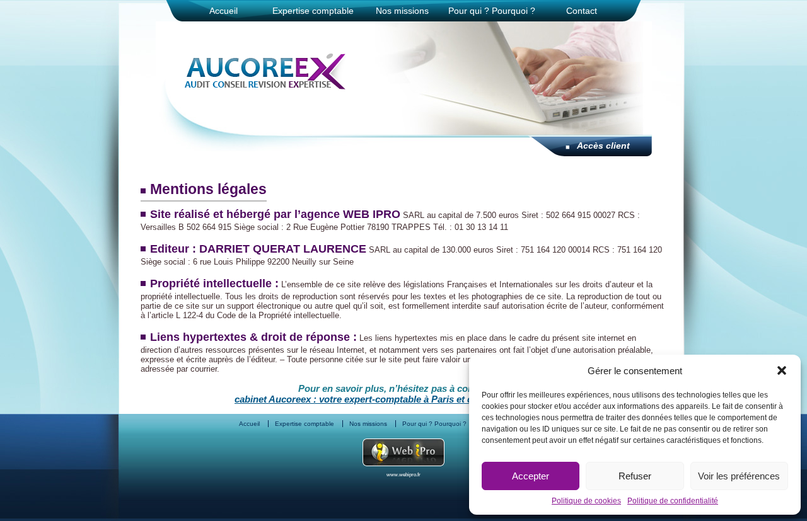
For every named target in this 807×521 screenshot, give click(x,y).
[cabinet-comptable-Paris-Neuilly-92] (265, 86)
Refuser (634, 476)
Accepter (530, 476)
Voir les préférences (739, 476)
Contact (581, 11)
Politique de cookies (586, 500)
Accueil (223, 11)
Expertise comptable (313, 11)
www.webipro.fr (403, 475)
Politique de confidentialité (672, 500)
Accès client (603, 145)
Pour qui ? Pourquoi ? (491, 11)
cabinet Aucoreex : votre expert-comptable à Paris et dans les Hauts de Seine (403, 399)
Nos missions (402, 11)
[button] (781, 370)
